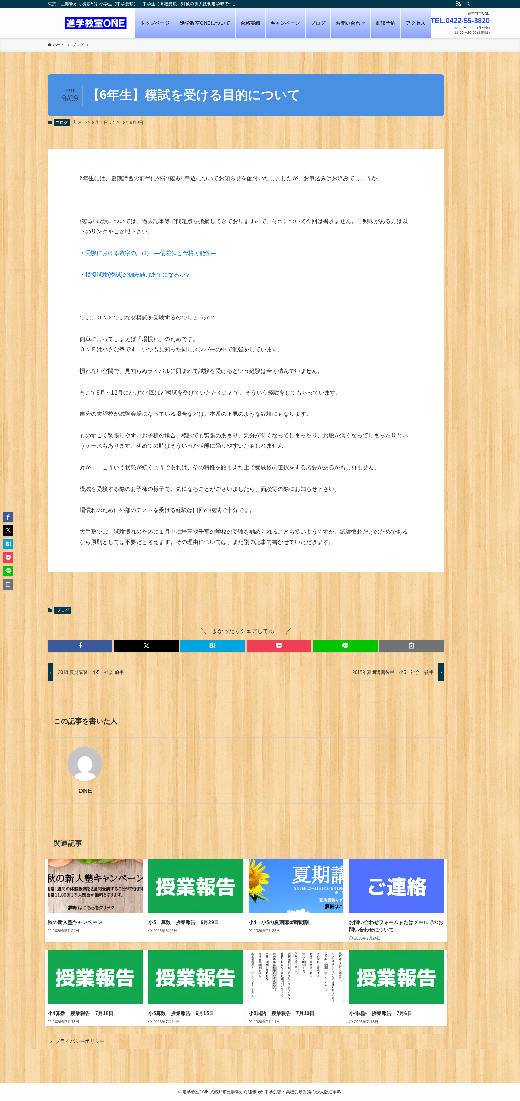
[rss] (458, 4)
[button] (80, 646)
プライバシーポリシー (80, 1041)
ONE (85, 790)
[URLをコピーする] (411, 646)
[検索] (467, 4)
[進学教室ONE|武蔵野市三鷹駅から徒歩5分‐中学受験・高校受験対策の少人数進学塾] (96, 23)
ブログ (62, 122)
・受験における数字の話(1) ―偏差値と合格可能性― (148, 253)
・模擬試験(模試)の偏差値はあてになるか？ (135, 275)
